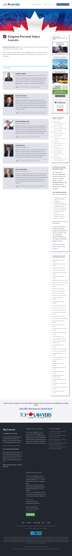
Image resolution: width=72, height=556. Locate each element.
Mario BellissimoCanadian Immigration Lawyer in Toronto (60, 159)
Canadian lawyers (50, 537)
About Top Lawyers (36, 4)
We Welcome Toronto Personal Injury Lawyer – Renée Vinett (57, 436)
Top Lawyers (39, 479)
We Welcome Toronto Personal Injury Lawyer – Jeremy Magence (57, 432)
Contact (48, 522)
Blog (43, 522)
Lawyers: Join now (63, 4)
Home (23, 522)
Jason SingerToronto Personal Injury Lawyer (59, 148)
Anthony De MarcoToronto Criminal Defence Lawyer (59, 133)
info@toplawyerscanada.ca (31, 510)
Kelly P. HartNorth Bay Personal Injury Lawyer (59, 143)
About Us (29, 522)
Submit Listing (36, 522)
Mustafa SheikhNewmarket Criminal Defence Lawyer (60, 123)
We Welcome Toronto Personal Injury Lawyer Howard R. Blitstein (57, 447)
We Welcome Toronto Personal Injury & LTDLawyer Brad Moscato (58, 443)
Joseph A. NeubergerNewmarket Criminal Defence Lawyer (60, 128)
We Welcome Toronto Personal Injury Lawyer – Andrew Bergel (57, 440)
